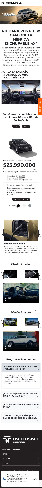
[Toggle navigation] (38, 3)
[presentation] (2, 233)
